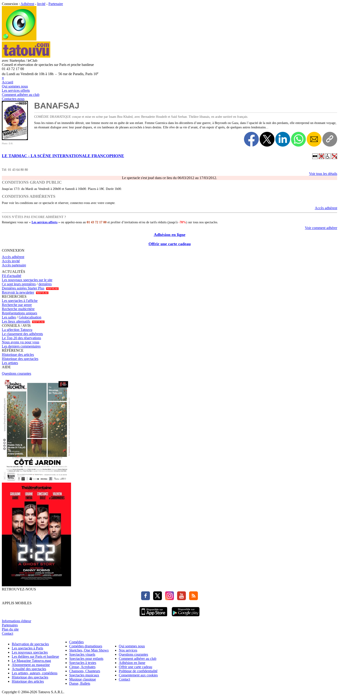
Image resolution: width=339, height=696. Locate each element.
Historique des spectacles (20, 359)
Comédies (76, 642)
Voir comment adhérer (321, 228)
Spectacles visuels (82, 654)
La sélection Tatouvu (17, 330)
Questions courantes (16, 373)
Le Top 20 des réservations (21, 338)
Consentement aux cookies (138, 675)
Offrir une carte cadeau (170, 244)
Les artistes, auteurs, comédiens (34, 673)
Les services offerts (16, 90)
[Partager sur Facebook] (251, 139)
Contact (7, 633)
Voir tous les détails (323, 174)
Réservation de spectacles (30, 644)
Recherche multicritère (18, 309)
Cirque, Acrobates (82, 667)
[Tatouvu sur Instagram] (168, 599)
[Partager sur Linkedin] (282, 139)
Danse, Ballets (79, 683)
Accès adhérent (326, 208)
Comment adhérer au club (20, 95)
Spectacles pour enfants (86, 659)
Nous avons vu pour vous (20, 342)
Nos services (128, 650)
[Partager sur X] (267, 139)
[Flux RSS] (192, 599)
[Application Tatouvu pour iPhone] (153, 617)
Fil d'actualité (11, 276)
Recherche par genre (17, 305)
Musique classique (82, 679)
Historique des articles (18, 355)
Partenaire (55, 4)
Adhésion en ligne (169, 234)
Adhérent (27, 4)
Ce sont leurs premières (19, 284)
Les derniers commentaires (21, 346)
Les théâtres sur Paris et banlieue (35, 656)
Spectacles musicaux (84, 675)
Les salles (9, 317)
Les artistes (10, 363)
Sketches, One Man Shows (89, 650)
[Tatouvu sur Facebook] (145, 599)
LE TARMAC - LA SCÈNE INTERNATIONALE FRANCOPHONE (63, 155)
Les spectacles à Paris (27, 648)
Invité (41, 4)
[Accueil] (19, 39)
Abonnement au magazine (31, 665)
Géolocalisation (30, 317)
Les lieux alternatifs (16, 321)
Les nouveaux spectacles (30, 652)
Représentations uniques (19, 313)
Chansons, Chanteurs (84, 671)
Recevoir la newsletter (18, 292)
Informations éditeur (16, 621)
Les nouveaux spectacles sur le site (27, 280)
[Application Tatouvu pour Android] (185, 617)
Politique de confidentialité (138, 671)
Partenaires (10, 625)
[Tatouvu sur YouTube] (180, 599)
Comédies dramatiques (85, 646)
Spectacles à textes (82, 663)
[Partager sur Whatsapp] (298, 139)
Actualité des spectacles (29, 669)
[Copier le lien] (329, 139)
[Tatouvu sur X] (156, 599)
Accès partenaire (14, 265)
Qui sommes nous (15, 86)
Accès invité (11, 261)
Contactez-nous (13, 99)
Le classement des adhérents (22, 334)
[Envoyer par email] (314, 139)
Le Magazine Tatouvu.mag (31, 661)
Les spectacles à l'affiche (20, 301)
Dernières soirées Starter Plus (23, 288)
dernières (45, 284)
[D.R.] (15, 139)
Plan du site (10, 629)
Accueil (7, 82)
